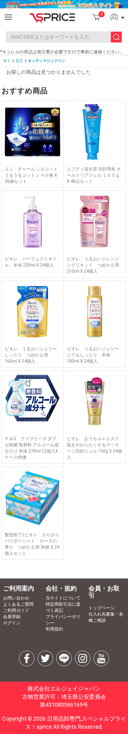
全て (7, 61)
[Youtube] (101, 658)
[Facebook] (26, 658)
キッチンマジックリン (46, 61)
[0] (96, 17)
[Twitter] (45, 658)
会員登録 (12, 616)
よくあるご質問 (18, 604)
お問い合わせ (16, 597)
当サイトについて (63, 597)
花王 (19, 61)
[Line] (64, 658)
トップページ (102, 607)
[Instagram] (82, 658)
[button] (8, 17)
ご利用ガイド (16, 610)
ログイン (12, 622)
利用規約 (54, 628)
